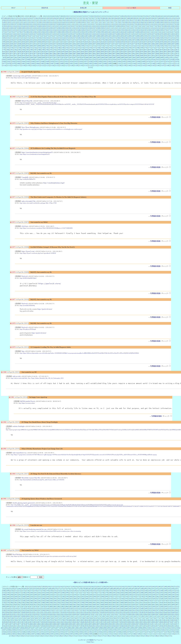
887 (75, 54)
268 (118, 26)
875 (27, 54)
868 (177, 52)
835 (47, 52)
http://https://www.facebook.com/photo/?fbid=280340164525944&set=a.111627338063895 (46, 228)
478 (59, 36)
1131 (85, 65)
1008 (28, 59)
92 (141, 18)
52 (18, 18)
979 (83, 58)
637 (153, 42)
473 (39, 36)
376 (11, 32)
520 (47, 38)
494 (122, 36)
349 (82, 30)
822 (173, 50)
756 (90, 48)
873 (19, 54)
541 (130, 38)
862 (153, 52)
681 (149, 44)
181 (130, 22)
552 (173, 38)
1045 (28, 61)
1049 (47, 61)
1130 (81, 65)
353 (98, 30)
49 (9, 18)
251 (51, 26)
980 (87, 58)
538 (118, 38)
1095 (90, 63)
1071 (153, 61)
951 (149, 56)
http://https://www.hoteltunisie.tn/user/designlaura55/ (35, 154)
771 (149, 48)
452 (134, 34)
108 (19, 20)
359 (122, 30)
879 (43, 54)
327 (173, 28)
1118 (23, 65)
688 (177, 44)
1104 (133, 63)
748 (59, 48)
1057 (85, 61)
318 (138, 28)
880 (47, 54)
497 (134, 36)
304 (82, 28)
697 (35, 46)
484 (82, 36)
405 (126, 32)
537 (114, 38)
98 (159, 18)
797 (75, 50)
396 (90, 32)
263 (98, 26)
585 (126, 40)
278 (157, 26)
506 (169, 36)
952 (153, 56)
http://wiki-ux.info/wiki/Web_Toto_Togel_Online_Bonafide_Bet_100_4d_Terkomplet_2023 (37, 378)
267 (114, 26)
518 (39, 38)
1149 (172, 65)
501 (149, 36)
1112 (172, 63)
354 (102, 30)
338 (39, 30)
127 (94, 20)
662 (75, 44)
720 (126, 46)
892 (94, 54)
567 (55, 40)
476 (51, 36)
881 (51, 54)
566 (51, 40)
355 (106, 30)
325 (165, 28)
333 (19, 30)
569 (63, 40)
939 (102, 56)
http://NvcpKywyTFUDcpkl (28, 329)
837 (55, 52)
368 (157, 30)
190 (165, 22)
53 (21, 18)
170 (86, 22)
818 (157, 50)
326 (169, 28)
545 (145, 38)
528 (78, 38)
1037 (167, 59)
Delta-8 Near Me (27, 101)
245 (27, 26)
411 (149, 32)
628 (118, 42)
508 (177, 36)
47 (2, 18)
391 (71, 32)
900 (126, 54)
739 (23, 48)
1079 (13, 63)
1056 (81, 61)
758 (98, 48)
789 (43, 50)
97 (156, 18)
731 (169, 46)
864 (161, 52)
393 (78, 32)
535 (106, 38)
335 (27, 30)
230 (145, 24)
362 (134, 30)
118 (59, 20)
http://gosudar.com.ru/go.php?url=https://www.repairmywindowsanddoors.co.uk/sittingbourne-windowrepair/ (51, 129)
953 (157, 56)
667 (94, 44)
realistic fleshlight (19, 426)
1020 (85, 59)
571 (71, 40)
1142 (138, 65)
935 (86, 56)
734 (4, 48)
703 (59, 46)
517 (35, 38)
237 (173, 24)
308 (98, 28)
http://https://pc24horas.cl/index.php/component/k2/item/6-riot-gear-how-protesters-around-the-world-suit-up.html (43, 556)
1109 (157, 63)
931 (71, 56)
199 (23, 24)
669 (102, 44)
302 (75, 28)
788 (39, 50)
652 (35, 44)
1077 (4, 63)
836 (51, 52)
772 (153, 48)
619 (82, 42)
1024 (105, 59)
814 (141, 50)
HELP (13, 8)
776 (169, 48)
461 (169, 34)
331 (11, 30)
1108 (153, 63)
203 (39, 24)
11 (70, 16)
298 (59, 28)
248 (39, 26)
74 (86, 18)
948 (138, 56)
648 (19, 44)
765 (126, 48)
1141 (133, 65)
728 (157, 46)
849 (102, 52)
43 (168, 16)
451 (130, 34)
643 (177, 42)
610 (47, 42)
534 (102, 38)
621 (90, 42)
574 (82, 40)
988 (118, 58)
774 (161, 48)
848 (98, 52)
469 (23, 36)
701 (51, 46)
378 (19, 32)
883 (59, 54)
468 (19, 36)
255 (67, 26)
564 (43, 40)
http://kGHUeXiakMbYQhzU (28, 278)
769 (141, 48)
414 (161, 32)
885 (67, 54)
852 (114, 52)
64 (55, 18)
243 (19, 26)
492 (114, 36)
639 (161, 42)
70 (73, 18)
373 (177, 30)
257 (75, 26)
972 (55, 58)
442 (94, 34)
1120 (33, 65)
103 (178, 18)
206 (51, 24)
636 (149, 42)
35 (144, 16)
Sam (23, 351)
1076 (177, 61)
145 (165, 20)
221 (110, 24)
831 (31, 52)
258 (78, 26)
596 (169, 40)
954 (161, 56)
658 (59, 44)
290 (27, 28)
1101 (119, 63)
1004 (9, 59)
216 (90, 24)
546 (149, 38)
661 (71, 44)
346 (71, 30)
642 (173, 42)
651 (31, 44)
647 (15, 44)
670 (106, 44)
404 (122, 32)
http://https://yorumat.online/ (27, 403)
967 (36, 58)
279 (161, 26)
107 (15, 20)
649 (23, 44)
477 (55, 36)
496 (130, 36)
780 (8, 50)
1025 (109, 59)
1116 (13, 65)
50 (12, 18)
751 (71, 48)
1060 (100, 61)
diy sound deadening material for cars (34, 529)
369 (161, 30)
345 (67, 30)
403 (118, 32)
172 (94, 22)
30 (128, 16)
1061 (105, 61)
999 (162, 58)
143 (157, 20)
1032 (143, 59)
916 (11, 56)
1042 (13, 61)
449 (122, 34)
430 (47, 34)
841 (71, 52)
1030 (133, 59)
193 (177, 22)
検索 (170, 8)
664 (82, 44)
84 (116, 18)
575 (86, 40)
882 (55, 54)
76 (92, 18)
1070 (148, 61)
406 (130, 32)
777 (173, 48)
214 (82, 24)
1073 (162, 61)
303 (78, 28)
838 (59, 52)
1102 (124, 63)
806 (110, 50)
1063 (114, 61)
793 (59, 50)
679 (141, 44)
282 (173, 26)
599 (4, 42)
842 (75, 52)
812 (134, 50)
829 (23, 52)
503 (157, 36)
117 (55, 20)
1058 (90, 61)
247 (35, 26)
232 (153, 24)
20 (98, 16)
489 (102, 36)
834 (43, 52)
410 (145, 32)
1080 (18, 63)
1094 (85, 63)
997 (154, 58)
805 (106, 50)
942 (114, 56)
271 (130, 26)
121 (71, 20)
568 (59, 40)
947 (134, 56)
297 (55, 28)
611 (51, 42)
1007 (23, 59)
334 (23, 30)
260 (86, 26)
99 (163, 18)
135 (126, 20)
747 (55, 48)
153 (19, 22)
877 (35, 54)
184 (141, 22)
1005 (13, 59)
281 (169, 26)
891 (90, 54)
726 (149, 46)
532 (94, 38)
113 (39, 20)
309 (102, 28)
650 (27, 44)
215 (86, 24)
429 (43, 34)
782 (15, 50)
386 (51, 32)
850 (106, 52)
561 (31, 40)
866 (169, 52)
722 (134, 46)
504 (161, 36)
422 (15, 34)
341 (51, 30)
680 (145, 44)
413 (157, 32)
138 (138, 20)
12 (73, 16)
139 (141, 20)
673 (118, 44)
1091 (71, 63)
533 (98, 38)
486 (90, 36)
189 (161, 22)
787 (35, 50)
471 (31, 36)
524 (63, 38)
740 (27, 48)
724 (141, 46)
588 (138, 40)
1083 (33, 63)
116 (51, 20)
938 (98, 56)
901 (130, 54)
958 (177, 56)
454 (141, 34)
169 (82, 22)
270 (126, 26)
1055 (76, 61)
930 (67, 56)
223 (118, 24)
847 (94, 52)
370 (165, 30)
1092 (76, 63)
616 (71, 42)
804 (102, 50)
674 (122, 44)
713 (98, 46)
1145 (153, 65)
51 (15, 18)
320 (145, 28)
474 (43, 36)
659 (63, 44)
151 (11, 22)
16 (85, 16)
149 (4, 22)
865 (165, 52)
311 (110, 28)
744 (43, 48)
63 (52, 18)
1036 (162, 59)
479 (63, 36)
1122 (42, 65)
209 (63, 24)
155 (27, 22)
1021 (90, 59)
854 (122, 52)
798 (78, 50)
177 (114, 22)
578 (98, 40)
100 (166, 18)
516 (31, 38)
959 (4, 58)
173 (98, 22)
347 (75, 30)
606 (31, 42)
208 (59, 24)
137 (134, 20)
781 (11, 50)
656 (51, 44)
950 (145, 56)
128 (98, 20)
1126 (61, 65)
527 (75, 38)
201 (31, 24)
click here (25, 226)
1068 (138, 61)
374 (4, 32)
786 (31, 50)
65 (58, 18)
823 (177, 50)
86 (122, 18)
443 (98, 34)
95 (150, 18)
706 (71, 46)
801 (90, 50)
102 (174, 18)
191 (169, 22)
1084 (37, 63)
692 (15, 46)
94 (147, 18)
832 (35, 52)
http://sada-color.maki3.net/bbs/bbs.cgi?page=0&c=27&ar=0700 (38, 203)
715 (106, 46)
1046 (33, 61)
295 (47, 28)
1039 (177, 59)
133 (118, 20)
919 (23, 56)
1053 (66, 61)
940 (106, 56)
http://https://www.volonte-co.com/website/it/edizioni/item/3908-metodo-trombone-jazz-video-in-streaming (50, 531)
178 (118, 22)
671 (110, 44)
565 (47, 40)
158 (39, 22)
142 (153, 20)
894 (102, 54)
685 (165, 44)
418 (177, 32)
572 (75, 40)
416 (169, 32)
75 (89, 18)
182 (134, 22)
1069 (143, 61)
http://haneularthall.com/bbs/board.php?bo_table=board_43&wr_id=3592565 (42, 479)
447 (114, 34)
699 (43, 46)
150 (8, 22)
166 (71, 22)
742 (35, 48)
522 (55, 38)
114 (43, 20)
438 (78, 34)
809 (122, 50)
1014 (57, 59)
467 (15, 36)
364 (141, 30)
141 (149, 20)
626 (110, 42)
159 (43, 22)
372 (173, 30)
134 (122, 20)
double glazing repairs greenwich (24, 503)
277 (153, 26)
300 (67, 28)
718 (118, 46)
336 (31, 30)
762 (114, 48)
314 (122, 28)
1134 (100, 65)
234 (161, 24)
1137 (114, 65)
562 (35, 40)
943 (118, 56)
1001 (171, 58)
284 (4, 28)
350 (86, 30)
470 (27, 36)
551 (169, 38)
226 (130, 24)
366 (149, 30)
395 (86, 32)
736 (11, 48)
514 (23, 38)
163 (59, 22)
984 (103, 58)
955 (165, 56)
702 (55, 46)
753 (78, 48)
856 (130, 52)
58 (36, 18)
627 (114, 42)
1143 (143, 65)
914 (4, 56)
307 (94, 28)
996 (150, 58)
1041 (9, 61)
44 (171, 16)
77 (95, 18)
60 (42, 18)
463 (177, 34)
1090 (66, 63)
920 (27, 56)
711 (90, 46)
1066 (129, 61)
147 (173, 20)
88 (129, 18)
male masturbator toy (20, 453)
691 (11, 46)
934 (82, 56)
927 (55, 56)
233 (157, 24)
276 (149, 26)
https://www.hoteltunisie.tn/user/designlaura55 (37, 152)
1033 (148, 59)
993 (138, 58)
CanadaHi (25, 177)
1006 (18, 59)
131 (110, 20)
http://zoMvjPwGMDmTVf (27, 179)
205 (47, 24)
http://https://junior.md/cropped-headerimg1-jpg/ (25, 77)
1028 (124, 59)
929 (63, 56)
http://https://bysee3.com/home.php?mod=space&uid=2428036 (38, 253)
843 (78, 52)
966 (32, 58)
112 (35, 20)
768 (138, 48)
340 (47, 30)
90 (135, 18)
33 (138, 16)
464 (4, 36)
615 (67, 42)
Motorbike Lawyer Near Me (31, 478)
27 (119, 16)
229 (141, 24)
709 (82, 46)
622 (94, 42)
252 (55, 26)
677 (134, 44)
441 (90, 34)
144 (161, 20)
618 (78, 42)
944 (122, 56)
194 (4, 24)
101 (170, 18)
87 (126, 18)
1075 (172, 61)
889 (82, 54)
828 (19, 52)
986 (111, 58)
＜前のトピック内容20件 (81, 582)
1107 (148, 63)
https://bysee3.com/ (28, 251)
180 (126, 22)
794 (63, 50)
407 (134, 32)
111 (31, 20)
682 (153, 44)
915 (8, 56)
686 (169, 44)
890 (86, 54)
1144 (148, 65)
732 (173, 46)
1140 (129, 65)
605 (27, 42)
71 (76, 18)
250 (47, 26)
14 (79, 16)
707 (75, 46)
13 (76, 16)
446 (110, 34)
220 (106, 24)
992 (134, 58)
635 (145, 42)
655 (47, 44)
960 (8, 58)
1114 (4, 65)
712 (94, 46)
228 (138, 24)
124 (82, 20)
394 (82, 32)
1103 (129, 63)
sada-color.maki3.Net (29, 201)
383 (39, 32)
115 (47, 20)
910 (165, 54)
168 (78, 22)
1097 (100, 63)
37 (150, 16)
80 (104, 18)
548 (157, 38)
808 (118, 50)
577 (94, 40)
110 (27, 20)
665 (86, 44)
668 (98, 44)
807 (114, 50)
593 (157, 40)
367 (153, 30)
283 (177, 26)
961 (12, 58)
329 (4, 30)
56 (30, 18)
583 (118, 40)
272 (134, 26)
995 (146, 58)
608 (39, 42)
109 (23, 20)
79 (101, 18)
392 (75, 32)
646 (11, 44)
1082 (28, 63)
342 (55, 30)
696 (31, 46)
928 (59, 56)
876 (31, 54)
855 (126, 52)
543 (138, 38)
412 (153, 32)
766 (130, 48)
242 (15, 26)
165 (67, 22)
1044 (23, 61)
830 (27, 52)
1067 (133, 61)
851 (110, 52)
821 (169, 50)
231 (149, 24)
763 (118, 48)
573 (78, 40)
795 (67, 50)
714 (102, 46)
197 (15, 24)
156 (31, 22)
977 (75, 58)
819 (161, 50)
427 (35, 34)
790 (47, 50)
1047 (37, 61)
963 (20, 58)
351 (90, 30)
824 (4, 52)
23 (107, 16)
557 (15, 40)
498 (138, 36)
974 (63, 58)
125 (86, 20)
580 (106, 40)
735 (8, 48)
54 (24, 18)
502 (153, 36)
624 (102, 42)
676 (130, 44)
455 (145, 34)
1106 (143, 63)
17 (88, 16)
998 (158, 58)
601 (11, 42)
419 (4, 34)
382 (35, 32)
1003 (4, 59)
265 (106, 26)
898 (118, 54)
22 (104, 16)
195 (8, 24)
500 (145, 36)
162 (55, 22)
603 (19, 42)
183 (138, 22)
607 (35, 42)
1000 (166, 58)
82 (110, 18)
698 (39, 46)
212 (75, 24)
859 (141, 52)
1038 (172, 59)
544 (141, 38)
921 (31, 56)
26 (116, 16)
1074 (167, 61)
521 (51, 38)
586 (130, 40)
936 (90, 56)
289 (23, 28)
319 (141, 28)
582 (114, 40)
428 (39, 34)
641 (169, 42)
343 (59, 30)
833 (39, 52)
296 (51, 28)
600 (8, 42)
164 (63, 22)
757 (94, 48)
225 (126, 24)
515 (27, 38)
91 (138, 18)
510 (8, 38)
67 (64, 18)
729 (161, 46)
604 (23, 42)
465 (8, 36)
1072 (157, 61)
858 (138, 52)
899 (122, 54)
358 (118, 30)
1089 (61, 63)
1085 (42, 63)
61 (46, 18)
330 (8, 30)
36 (147, 16)
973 (59, 58)
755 (86, 48)
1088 (57, 63)
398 (98, 32)
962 (16, 58)
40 (159, 16)
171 (90, 22)
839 (63, 52)
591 (149, 40)
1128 (71, 65)
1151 (90, 67)
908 (157, 54)
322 (153, 28)
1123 (47, 65)
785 (27, 50)
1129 (76, 65)
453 (138, 34)
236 (169, 24)
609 (43, 42)
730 (165, 46)
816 (149, 50)
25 (113, 16)
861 (149, 52)
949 (141, 56)
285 (8, 28)
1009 (33, 59)
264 (102, 26)
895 (106, 54)
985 (107, 58)
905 (145, 54)
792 (55, 50)
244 (23, 26)
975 (67, 58)
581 (110, 40)
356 (110, 30)
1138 (119, 65)
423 (19, 34)
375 (8, 32)
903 (138, 54)
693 (19, 46)
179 (122, 22)
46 (178, 16)
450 (126, 34)
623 (98, 42)
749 (63, 48)
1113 (177, 63)
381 (31, 32)
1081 (23, 63)
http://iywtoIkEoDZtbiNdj (27, 305)
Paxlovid (25, 276)
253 (59, 26)
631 (130, 42)
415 (165, 32)
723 (138, 46)
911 (169, 54)
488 (98, 36)
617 (75, 42)
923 (39, 56)
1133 (95, 65)
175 (106, 22)
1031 (138, 59)
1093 (81, 63)
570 (67, 40)
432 (55, 34)
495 (126, 36)
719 (122, 46)
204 (43, 24)
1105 (138, 63)
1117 (18, 65)
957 (173, 56)
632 (134, 42)
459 (161, 34)
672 (114, 44)
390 (67, 32)
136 (130, 20)
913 (177, 54)
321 (149, 28)
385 (47, 32)
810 (126, 50)
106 (11, 20)
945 (126, 56)
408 (138, 32)
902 (134, 54)
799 (82, 50)
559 (23, 40)
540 (126, 38)
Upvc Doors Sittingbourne (30, 127)
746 (51, 48)
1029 (129, 59)
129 (102, 20)
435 (67, 34)
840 (67, 52)
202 (35, 24)
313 (118, 28)
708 (78, 46)
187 (153, 22)
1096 (95, 63)
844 (82, 52)
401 (110, 32)
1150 (177, 65)
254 (63, 26)
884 (63, 54)
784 (23, 50)
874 (23, 54)
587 (134, 40)
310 (106, 28)
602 (15, 42)
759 (102, 48)
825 (8, 52)
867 (173, 52)
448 (118, 34)
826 (11, 52)
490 (106, 36)
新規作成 (44, 8)
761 (110, 48)
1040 (4, 61)
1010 (37, 59)
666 (90, 44)
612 (55, 42)
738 (19, 48)
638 (157, 42)
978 (79, 58)
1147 (162, 65)
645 (8, 44)
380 (27, 32)
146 (169, 20)
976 (71, 58)
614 (63, 42)
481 (71, 36)
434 (63, 34)
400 (106, 32)
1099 (109, 63)
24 (110, 16)
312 (114, 28)
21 (101, 16)
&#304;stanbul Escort (27, 401)
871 (11, 54)
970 (48, 58)
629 (122, 42)
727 (153, 46)
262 (94, 26)
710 (86, 46)
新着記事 (83, 8)
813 (138, 50)
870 (8, 54)
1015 (61, 59)
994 (142, 58)
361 (130, 30)
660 (67, 44)
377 (15, 32)
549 (161, 38)
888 (78, 54)
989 (122, 58)
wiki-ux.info (17, 376)
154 (23, 22)
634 (141, 42)
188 (157, 22)
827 (15, 52)
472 (35, 36)
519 (43, 38)
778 (177, 48)
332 (15, 30)
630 (126, 42)
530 (86, 38)
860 (145, 52)
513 (19, 38)
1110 (162, 63)
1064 (119, 61)
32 (134, 16)
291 (31, 28)
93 (144, 18)
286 (11, 28)
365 (145, 30)
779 (4, 50)
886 (71, 54)
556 (11, 40)
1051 (57, 61)
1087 (52, 63)
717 (114, 46)
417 (173, 32)
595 (165, 40)
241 (11, 26)
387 (55, 32)
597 (173, 40)
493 (118, 36)
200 (27, 24)
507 (173, 36)
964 (24, 58)
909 (161, 54)
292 (35, 28)
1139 (124, 65)
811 (130, 50)
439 (82, 34)
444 (102, 34)
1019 (81, 59)
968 (40, 58)
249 (43, 26)
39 (156, 16)
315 (126, 28)
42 (165, 16)
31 (131, 16)
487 (94, 36)
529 (82, 38)
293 (39, 28)
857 (134, 52)
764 (122, 48)
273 (138, 26)
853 (118, 52)
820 (165, 50)
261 (90, 26)
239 (4, 26)
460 (165, 34)
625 (106, 42)
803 (98, 50)
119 (63, 20)
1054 (71, 61)
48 (6, 18)
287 (15, 28)
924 (43, 56)
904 (141, 54)
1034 (153, 59)
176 (110, 22)
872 (15, 54)
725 (145, 46)
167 (75, 22)
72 (79, 18)
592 (153, 40)
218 (98, 24)
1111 (167, 63)
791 (51, 50)
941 (110, 56)
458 (157, 34)
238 (177, 24)
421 (11, 34)
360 (126, 30)
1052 (61, 61)
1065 (124, 61)
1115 (9, 65)
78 (98, 18)
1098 (105, 63)
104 (4, 20)
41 (162, 16)
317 (134, 28)
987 (115, 58)
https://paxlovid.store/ (49, 284)
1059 (95, 61)
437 (75, 34)
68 (67, 18)
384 (43, 32)
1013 (52, 59)
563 (39, 40)
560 (27, 40)
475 (47, 36)
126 (90, 20)
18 (91, 16)
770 (145, 48)
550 (165, 38)
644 (4, 44)
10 (67, 16)
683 (157, 44)
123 (78, 20)
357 (114, 30)
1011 (42, 59)
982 (95, 58)
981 (91, 58)
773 (157, 48)
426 (31, 34)
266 (110, 26)
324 (161, 28)
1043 (18, 61)
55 (27, 18)
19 (94, 16)
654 (43, 44)
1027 (119, 59)
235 (165, 24)
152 (15, 22)
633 (138, 42)
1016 (66, 59)
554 (4, 40)
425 (27, 34)
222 (114, 24)
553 (177, 38)
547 (153, 38)
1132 (90, 65)
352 (94, 30)
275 (145, 26)
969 (44, 58)
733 (177, 46)
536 (110, 38)
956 (169, 56)
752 (75, 48)
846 (90, 52)
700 (47, 46)
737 (15, 48)
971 (51, 58)
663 (78, 44)
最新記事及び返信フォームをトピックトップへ (90, 12)
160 (47, 22)
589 (141, 40)
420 (8, 34)
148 (177, 20)
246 (31, 26)
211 (71, 24)
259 (82, 26)
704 (63, 46)
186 (149, 22)
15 (82, 16)
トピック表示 (131, 8)
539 (122, 38)
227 (134, 24)
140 (145, 20)
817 (153, 50)
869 (4, 54)
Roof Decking (17, 554)
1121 (37, 65)
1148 (167, 65)
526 (71, 38)
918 (19, 56)
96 (153, 18)
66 (61, 18)
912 (173, 54)
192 (173, 22)
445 (106, 34)
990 (126, 58)
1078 (9, 63)
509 (4, 38)
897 (114, 54)
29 (125, 16)
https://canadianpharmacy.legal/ (54, 183)
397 (94, 32)
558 (19, 40)
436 (71, 34)
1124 (52, 65)
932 (75, 56)
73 (82, 18)
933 (78, 56)
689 (4, 46)
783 (19, 50)
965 (28, 58)
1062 (109, 61)
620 (86, 42)
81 (107, 18)
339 (43, 30)
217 (94, 24)
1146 (157, 65)
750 (67, 48)
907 (153, 54)
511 (11, 38)
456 (149, 34)
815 (145, 50)
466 (11, 36)
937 (94, 56)
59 (39, 18)
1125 (57, 65)
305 (86, 28)
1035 (157, 59)
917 (15, 56)
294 (43, 28)
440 (86, 34)
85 (119, 18)
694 (23, 46)
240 (8, 26)
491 (110, 36)
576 (90, 40)
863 (157, 52)
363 (138, 30)
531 (90, 38)
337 (35, 30)
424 (23, 34)
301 (71, 28)
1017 (71, 59)
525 (67, 38)
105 (8, 20)
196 (11, 24)
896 (110, 54)
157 (35, 22)
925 (47, 56)
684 (161, 44)
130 (106, 20)
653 (39, 44)
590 (145, 40)
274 (141, 26)
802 (94, 50)
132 (114, 20)
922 (35, 56)
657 (55, 44)
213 (78, 24)
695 (27, 46)
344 (63, 30)
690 (8, 46)
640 (165, 42)
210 (67, 24)
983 (99, 58)
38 (153, 16)
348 (78, 30)
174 (102, 22)
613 (59, 42)
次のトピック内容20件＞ (99, 582)
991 (130, 58)
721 (130, 46)
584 (122, 40)
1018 (76, 59)
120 (67, 20)
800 (86, 50)
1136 (109, 65)
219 (102, 24)
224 (122, 24)
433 (59, 34)
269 (122, 26)
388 (59, 32)
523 (59, 38)
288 (19, 28)
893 (98, 54)
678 (138, 44)
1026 (114, 59)
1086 (47, 63)
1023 (100, 59)
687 (173, 44)
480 (67, 36)
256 (71, 26)
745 (47, 48)
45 (174, 16)
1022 (95, 59)
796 (71, 50)
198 (19, 24)
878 (39, 54)
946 (130, 56)
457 (153, 34)
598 (177, 40)
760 (106, 48)
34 (141, 16)
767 (134, 48)
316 (130, 28)
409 (141, 32)
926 (51, 56)
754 (82, 48)
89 (132, 18)
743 (39, 48)
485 (86, 36)
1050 (52, 61)
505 (165, 36)
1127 (66, 65)
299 (63, 28)
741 (31, 48)
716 (110, 46)
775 (165, 48)
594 (161, 40)
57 (33, 18)
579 (102, 40)
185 (145, 22)
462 (173, 34)
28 (122, 16)
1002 (176, 58)
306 (90, 28)
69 (70, 18)
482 (75, 36)
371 (169, 30)
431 (51, 34)
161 (51, 22)
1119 (28, 65)
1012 (47, 59)
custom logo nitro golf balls (22, 76)
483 (78, 36)
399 (102, 32)
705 (67, 46)
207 (55, 24)
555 (8, 40)
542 (134, 38)
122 (75, 20)
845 (86, 52)
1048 (42, 61)
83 (113, 18)
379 (23, 32)
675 (126, 44)
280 (165, 26)
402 (114, 32)
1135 (105, 65)
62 (49, 18)
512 (15, 38)
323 (157, 28)
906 (149, 54)
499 (141, 36)
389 (63, 32)
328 (177, 28)
